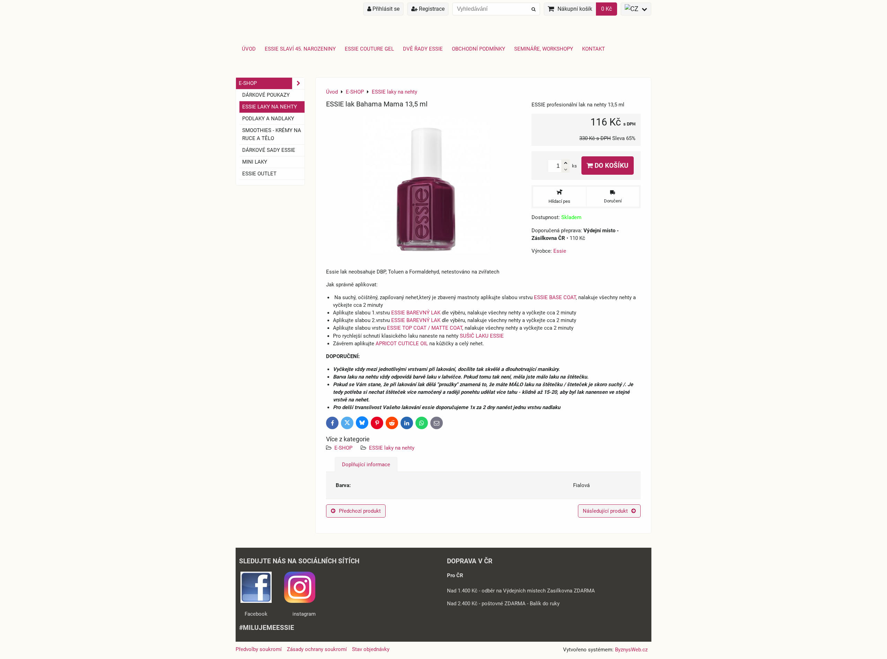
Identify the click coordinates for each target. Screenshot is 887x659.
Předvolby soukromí (259, 649)
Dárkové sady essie (268, 150)
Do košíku (611, 166)
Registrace (431, 9)
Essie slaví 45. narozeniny (300, 49)
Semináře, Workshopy (543, 49)
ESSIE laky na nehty (391, 448)
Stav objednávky (370, 649)
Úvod (249, 49)
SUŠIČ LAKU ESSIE (482, 336)
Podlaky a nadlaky (268, 118)
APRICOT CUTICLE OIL (402, 343)
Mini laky (254, 162)
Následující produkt (605, 511)
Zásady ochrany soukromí (317, 649)
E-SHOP (343, 448)
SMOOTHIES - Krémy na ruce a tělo (271, 134)
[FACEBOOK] (256, 601)
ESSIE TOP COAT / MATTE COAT (424, 328)
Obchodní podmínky (478, 49)
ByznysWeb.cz (631, 650)
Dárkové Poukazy (266, 95)
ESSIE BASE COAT (555, 297)
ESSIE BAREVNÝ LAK (415, 313)
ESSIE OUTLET (259, 174)
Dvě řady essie (423, 49)
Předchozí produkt (360, 511)
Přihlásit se (385, 9)
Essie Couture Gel (369, 49)
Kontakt (593, 49)
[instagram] (299, 601)
